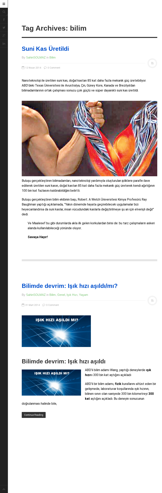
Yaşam (83, 294)
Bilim (52, 57)
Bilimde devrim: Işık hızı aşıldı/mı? (70, 286)
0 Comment (53, 67)
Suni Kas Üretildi (45, 48)
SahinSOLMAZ (36, 57)
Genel (61, 294)
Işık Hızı (72, 294)
